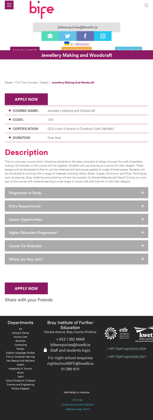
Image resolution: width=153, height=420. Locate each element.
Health (20, 364)
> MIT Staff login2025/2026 (126, 348)
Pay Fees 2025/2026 (76, 50)
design (44, 82)
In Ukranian (79, 44)
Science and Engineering (20, 384)
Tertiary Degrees (20, 388)
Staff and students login (70, 350)
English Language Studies (20, 352)
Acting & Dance (20, 333)
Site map (77, 400)
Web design (70, 392)
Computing (20, 344)
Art (20, 329)
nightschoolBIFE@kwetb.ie (70, 363)
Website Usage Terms (78, 409)
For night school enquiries (70, 357)
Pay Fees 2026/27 (128, 50)
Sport (21, 376)
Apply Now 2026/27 (25, 50)
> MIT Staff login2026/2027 (126, 356)
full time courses (26, 82)
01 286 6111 (70, 369)
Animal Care (20, 337)
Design (20, 348)
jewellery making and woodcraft (73, 82)
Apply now (26, 99)
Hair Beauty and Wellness (20, 360)
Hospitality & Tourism (20, 368)
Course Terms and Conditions (77, 404)
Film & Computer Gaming (20, 356)
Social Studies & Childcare (20, 380)
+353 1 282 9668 (70, 339)
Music (20, 372)
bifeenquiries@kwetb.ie (70, 344)
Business (21, 341)
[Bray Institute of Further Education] (42, 10)
